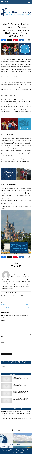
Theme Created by (16, 452)
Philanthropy (25, 450)
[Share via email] (6, 293)
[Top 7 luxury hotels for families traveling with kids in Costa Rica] (6, 379)
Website (3, 348)
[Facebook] (10, 2)
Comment (3, 320)
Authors (16, 450)
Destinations (20, 21)
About (22, 449)
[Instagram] (5, 2)
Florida (21, 295)
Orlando (19, 296)
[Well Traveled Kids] (16, 11)
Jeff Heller (11, 21)
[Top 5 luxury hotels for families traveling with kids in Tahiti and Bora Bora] (6, 386)
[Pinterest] (7, 2)
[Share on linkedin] (16, 293)
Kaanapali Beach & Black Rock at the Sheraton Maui (7, 305)
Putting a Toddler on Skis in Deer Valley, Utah (24, 305)
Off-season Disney (11, 296)
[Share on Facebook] (8, 293)
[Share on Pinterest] (12, 293)
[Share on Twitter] (10, 293)
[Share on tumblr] (14, 293)
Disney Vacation (14, 295)
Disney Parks (6, 295)
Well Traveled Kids (12, 449)
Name (2, 336)
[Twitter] (2, 2)
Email (2, 342)
